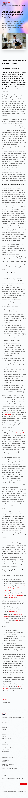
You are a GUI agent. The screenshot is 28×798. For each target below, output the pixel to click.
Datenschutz (17, 793)
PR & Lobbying (5, 749)
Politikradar (4, 734)
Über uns (4, 736)
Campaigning (5, 744)
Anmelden (23, 784)
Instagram (9, 768)
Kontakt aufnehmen (6, 738)
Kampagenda (5, 731)
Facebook (14, 768)
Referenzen (4, 727)
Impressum (10, 793)
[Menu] (25, 2)
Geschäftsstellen (5, 751)
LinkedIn (4, 768)
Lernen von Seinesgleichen (17, 433)
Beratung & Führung (6, 747)
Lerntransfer (8, 414)
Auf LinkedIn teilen (6, 702)
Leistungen (4, 725)
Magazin (4, 729)
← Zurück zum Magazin (8, 700)
